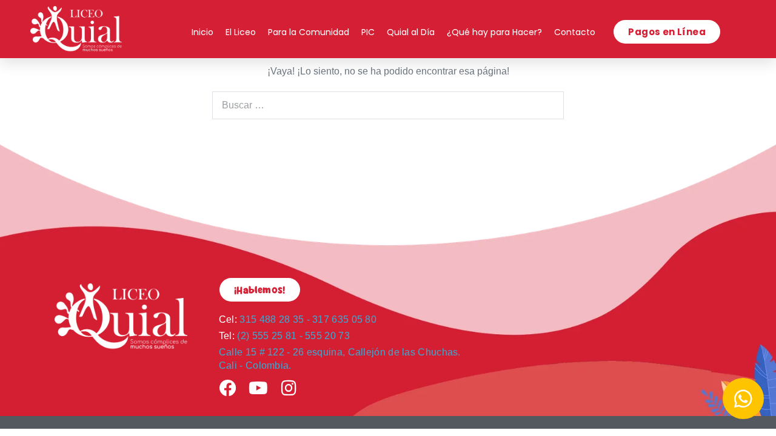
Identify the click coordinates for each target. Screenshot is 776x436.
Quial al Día (411, 32)
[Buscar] (548, 105)
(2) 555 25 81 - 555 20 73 (284, 336)
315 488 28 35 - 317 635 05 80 (297, 319)
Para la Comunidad (308, 32)
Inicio (202, 32)
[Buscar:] (388, 105)
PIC (368, 32)
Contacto (574, 32)
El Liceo (241, 32)
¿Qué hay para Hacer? (494, 32)
